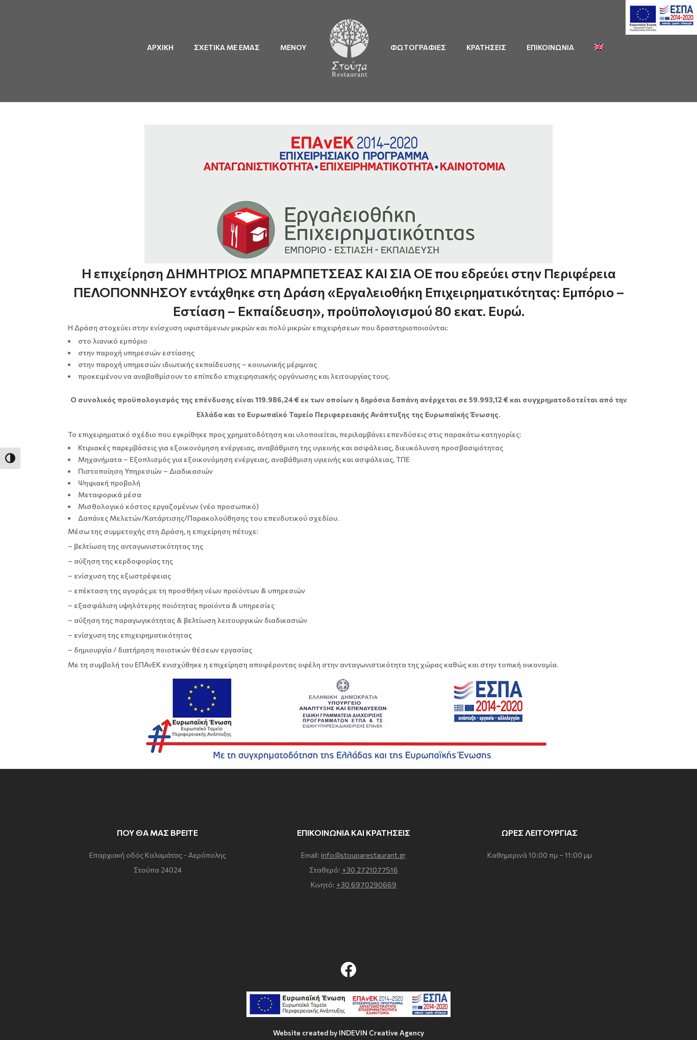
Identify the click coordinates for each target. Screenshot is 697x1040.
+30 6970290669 (366, 884)
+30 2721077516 (370, 869)
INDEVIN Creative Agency (381, 1032)
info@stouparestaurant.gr (363, 855)
